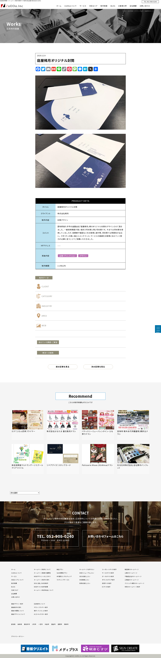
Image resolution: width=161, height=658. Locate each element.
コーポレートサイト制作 (109, 569)
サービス (83, 6)
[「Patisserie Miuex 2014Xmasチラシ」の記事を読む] (98, 459)
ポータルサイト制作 (108, 576)
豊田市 (53, 624)
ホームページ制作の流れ (41, 580)
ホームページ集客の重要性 (42, 573)
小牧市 (34, 624)
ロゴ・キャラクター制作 (41, 614)
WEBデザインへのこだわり (42, 576)
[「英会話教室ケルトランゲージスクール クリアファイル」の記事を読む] (28, 459)
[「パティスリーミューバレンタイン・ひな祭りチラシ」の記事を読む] (98, 425)
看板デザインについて (18, 614)
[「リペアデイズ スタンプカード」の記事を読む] (63, 459)
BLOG (113, 6)
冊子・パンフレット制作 (41, 611)
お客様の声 (122, 6)
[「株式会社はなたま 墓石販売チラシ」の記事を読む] (63, 425)
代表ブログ (14, 590)
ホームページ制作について (42, 569)
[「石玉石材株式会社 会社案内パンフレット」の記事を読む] (133, 459)
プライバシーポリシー (17, 636)
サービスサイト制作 (108, 573)
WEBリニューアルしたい (86, 573)
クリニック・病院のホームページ (134, 583)
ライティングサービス (63, 580)
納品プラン (60, 569)
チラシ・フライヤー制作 (41, 607)
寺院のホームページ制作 (132, 587)
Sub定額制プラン (62, 573)
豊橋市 (60, 624)
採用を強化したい (84, 583)
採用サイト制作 (106, 583)
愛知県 (13, 624)
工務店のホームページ (132, 580)
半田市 (47, 624)
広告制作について (39, 604)
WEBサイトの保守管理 (41, 587)
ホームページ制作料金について (43, 590)
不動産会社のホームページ (133, 576)
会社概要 (133, 6)
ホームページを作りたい (86, 569)
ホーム (58, 6)
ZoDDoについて (70, 6)
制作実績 (104, 6)
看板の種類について (17, 611)
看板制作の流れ (16, 607)
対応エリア (93, 6)
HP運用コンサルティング (64, 576)
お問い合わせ (145, 6)
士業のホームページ (131, 573)
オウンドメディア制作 (108, 580)
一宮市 (40, 624)
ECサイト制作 (106, 587)
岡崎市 (66, 624)
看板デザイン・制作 (17, 604)
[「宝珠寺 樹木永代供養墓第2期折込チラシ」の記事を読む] (133, 425)
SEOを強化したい (84, 576)
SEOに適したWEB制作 (41, 583)
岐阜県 (20, 624)
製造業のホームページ (132, 569)
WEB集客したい (84, 580)
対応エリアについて (17, 580)
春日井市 (27, 624)
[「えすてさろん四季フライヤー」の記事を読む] (28, 425)
